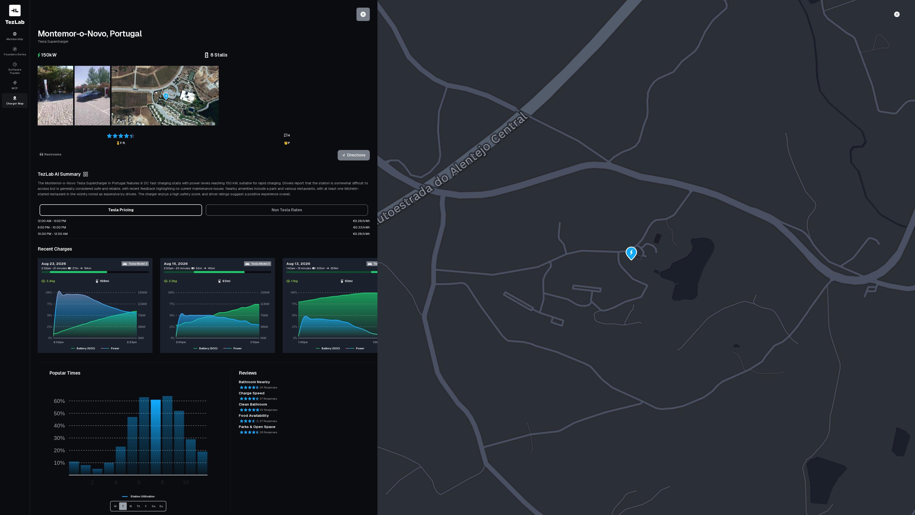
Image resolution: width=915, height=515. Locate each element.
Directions (356, 155)
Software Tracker (14, 71)
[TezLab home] (15, 14)
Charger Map (15, 103)
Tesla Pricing (121, 209)
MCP (15, 88)
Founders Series (15, 54)
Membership (14, 39)
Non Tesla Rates (287, 209)
